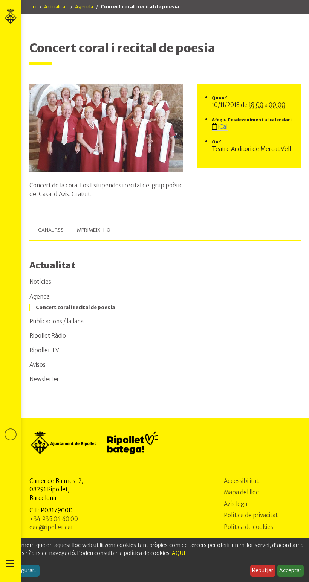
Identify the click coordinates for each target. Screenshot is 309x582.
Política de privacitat (251, 515)
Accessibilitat (241, 480)
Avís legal (236, 503)
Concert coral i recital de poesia (75, 307)
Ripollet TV (44, 350)
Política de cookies (248, 526)
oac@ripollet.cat (51, 527)
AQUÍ (178, 553)
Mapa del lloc (241, 492)
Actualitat (55, 6)
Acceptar (290, 570)
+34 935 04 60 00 (53, 519)
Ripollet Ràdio (47, 335)
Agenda (84, 6)
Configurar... (23, 570)
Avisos (37, 364)
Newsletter (44, 379)
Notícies (40, 281)
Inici (32, 6)
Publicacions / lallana (56, 321)
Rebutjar (262, 570)
